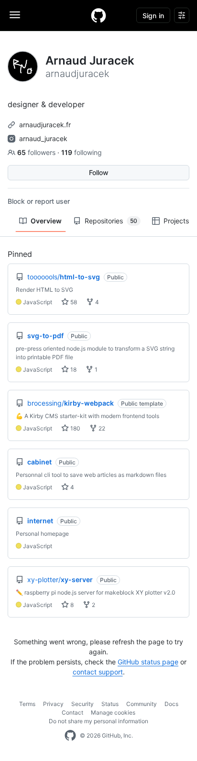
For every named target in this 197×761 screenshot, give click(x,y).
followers (37, 152)
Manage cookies (113, 712)
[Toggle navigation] (15, 15)
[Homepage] (98, 15)
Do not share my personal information (98, 721)
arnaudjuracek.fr (45, 125)
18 (73, 369)
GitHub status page (148, 662)
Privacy (53, 703)
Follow (99, 172)
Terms (27, 703)
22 (101, 428)
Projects (176, 221)
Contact (72, 712)
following (81, 152)
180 (74, 428)
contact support (98, 672)
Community (141, 703)
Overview (46, 221)
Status (110, 703)
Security (82, 703)
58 (73, 302)
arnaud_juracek (43, 138)
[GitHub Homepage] (70, 735)
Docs (171, 703)
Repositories (111, 221)
